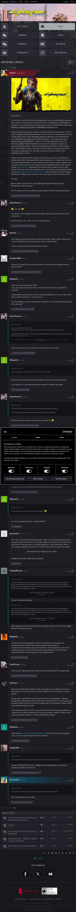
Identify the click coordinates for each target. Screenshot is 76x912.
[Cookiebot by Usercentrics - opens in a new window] (64, 432)
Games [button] (13, 2)
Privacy (40, 899)
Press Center (58, 899)
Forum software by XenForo (38, 910)
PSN (20, 167)
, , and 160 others (26, 195)
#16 (70, 664)
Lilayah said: (14, 756)
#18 (70, 727)
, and (24, 309)
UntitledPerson (16, 571)
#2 (70, 202)
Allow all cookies (61, 479)
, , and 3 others (27, 272)
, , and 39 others (26, 251)
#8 (70, 396)
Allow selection (38, 479)
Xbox (26, 167)
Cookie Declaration (48, 899)
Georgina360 (15, 258)
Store (26, 2)
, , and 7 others (25, 720)
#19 (70, 747)
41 (10, 68)
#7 (70, 360)
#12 (70, 499)
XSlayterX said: (15, 325)
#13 (70, 533)
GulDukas (14, 727)
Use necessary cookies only (15, 479)
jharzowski (14, 533)
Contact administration (20, 899)
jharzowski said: (15, 579)
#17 (70, 683)
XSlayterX (14, 279)
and (21, 389)
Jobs (20, 2)
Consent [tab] (14, 437)
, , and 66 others (24, 225)
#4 (70, 258)
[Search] (70, 62)
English (39, 858)
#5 (70, 279)
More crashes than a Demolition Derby (22, 846)
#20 (70, 779)
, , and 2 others (25, 675)
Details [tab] (38, 437)
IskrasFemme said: (16, 368)
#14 (70, 570)
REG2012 (13, 637)
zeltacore (13, 683)
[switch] (29, 471)
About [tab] (62, 437)
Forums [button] (4, 2)
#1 (70, 72)
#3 (70, 233)
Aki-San (13, 233)
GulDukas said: (15, 788)
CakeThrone (15, 664)
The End (11, 825)
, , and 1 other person (26, 425)
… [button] (8, 68)
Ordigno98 (14, 748)
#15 (70, 636)
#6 (70, 316)
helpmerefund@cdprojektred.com (33, 172)
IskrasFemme (15, 203)
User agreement (32, 899)
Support (34, 2)
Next (14, 68)
